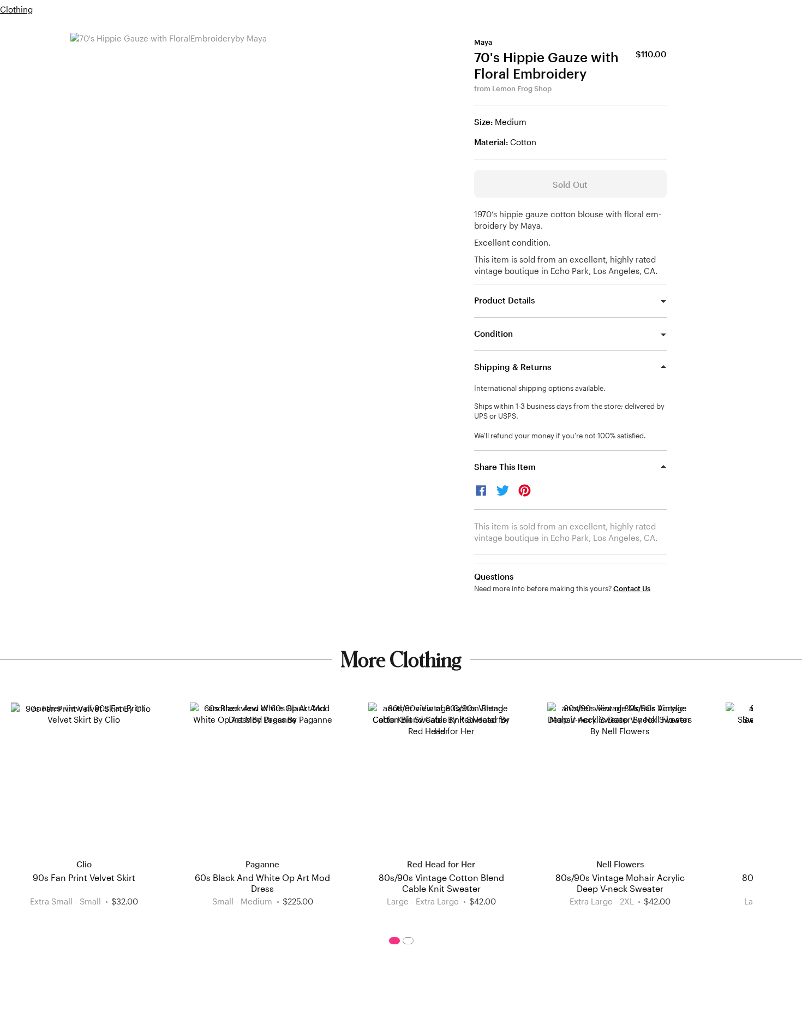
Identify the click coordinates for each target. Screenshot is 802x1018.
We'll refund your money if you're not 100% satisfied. (560, 435)
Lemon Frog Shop (522, 88)
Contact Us (631, 588)
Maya (483, 42)
